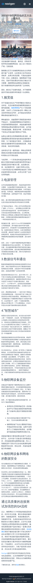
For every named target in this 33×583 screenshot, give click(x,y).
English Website (10, 581)
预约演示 (16, 31)
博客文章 (18, 24)
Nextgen (9, 22)
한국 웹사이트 (19, 581)
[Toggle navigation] (30, 4)
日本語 (25, 581)
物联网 (15, 59)
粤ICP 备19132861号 (7, 578)
